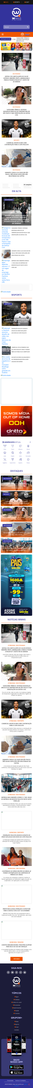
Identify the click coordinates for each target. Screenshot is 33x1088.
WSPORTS (16, 140)
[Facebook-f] (16, 972)
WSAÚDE (21, 942)
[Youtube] (12, 972)
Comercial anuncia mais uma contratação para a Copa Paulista (16, 143)
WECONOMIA (20, 868)
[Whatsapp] (20, 972)
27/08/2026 (11, 645)
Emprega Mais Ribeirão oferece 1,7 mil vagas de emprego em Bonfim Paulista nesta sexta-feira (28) (16, 799)
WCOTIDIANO (16, 74)
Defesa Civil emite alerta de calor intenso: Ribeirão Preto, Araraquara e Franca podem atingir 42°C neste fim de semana (16, 79)
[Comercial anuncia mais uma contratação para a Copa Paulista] (16, 498)
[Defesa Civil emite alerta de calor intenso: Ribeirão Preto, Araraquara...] (16, 483)
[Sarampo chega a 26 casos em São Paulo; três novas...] (16, 529)
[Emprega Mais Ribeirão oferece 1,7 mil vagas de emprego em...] (16, 545)
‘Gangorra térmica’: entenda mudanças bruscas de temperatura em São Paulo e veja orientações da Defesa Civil (16, 112)
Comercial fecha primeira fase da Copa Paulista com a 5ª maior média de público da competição (21, 349)
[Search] (28, 27)
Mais (6, 2)
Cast (26, 2)
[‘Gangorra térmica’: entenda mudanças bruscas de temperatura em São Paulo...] (16, 514)
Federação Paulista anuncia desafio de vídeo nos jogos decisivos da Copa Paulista (20, 331)
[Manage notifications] (29, 1084)
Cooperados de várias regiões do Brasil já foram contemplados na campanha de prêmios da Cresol (16, 873)
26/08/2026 (12, 832)
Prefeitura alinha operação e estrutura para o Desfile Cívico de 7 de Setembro (16, 910)
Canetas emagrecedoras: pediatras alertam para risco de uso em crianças (17, 946)
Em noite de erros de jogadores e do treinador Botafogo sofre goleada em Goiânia (21, 359)
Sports (16, 2)
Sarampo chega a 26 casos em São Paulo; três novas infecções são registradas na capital (16, 174)
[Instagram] (8, 972)
